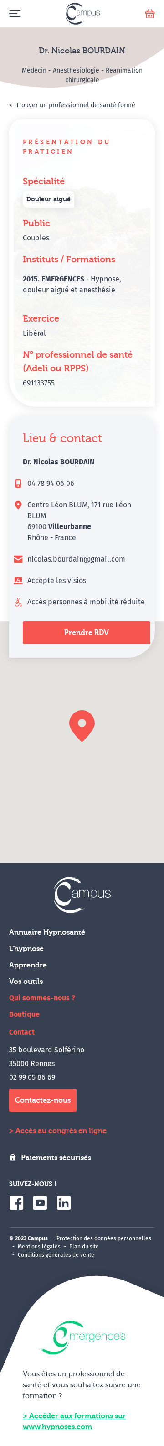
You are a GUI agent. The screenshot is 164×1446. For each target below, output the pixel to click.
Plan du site (84, 1246)
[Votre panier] (150, 13)
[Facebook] (16, 1203)
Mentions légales (39, 1246)
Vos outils (26, 982)
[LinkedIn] (63, 1203)
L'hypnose (26, 949)
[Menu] (14, 14)
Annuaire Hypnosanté (47, 932)
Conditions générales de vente (56, 1255)
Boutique (24, 1014)
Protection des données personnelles (103, 1238)
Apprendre (28, 965)
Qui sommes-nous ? (42, 997)
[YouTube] (40, 1203)
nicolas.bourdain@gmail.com (76, 559)
